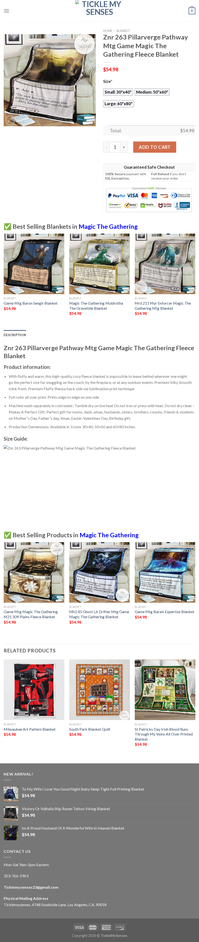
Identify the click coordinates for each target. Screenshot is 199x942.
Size (107, 81)
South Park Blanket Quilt (89, 729)
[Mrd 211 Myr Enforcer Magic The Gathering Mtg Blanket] (165, 264)
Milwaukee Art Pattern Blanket (30, 729)
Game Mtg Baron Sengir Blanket (31, 303)
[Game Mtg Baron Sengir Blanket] (34, 264)
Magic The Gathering (108, 226)
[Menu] (6, 11)
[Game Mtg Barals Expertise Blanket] (165, 572)
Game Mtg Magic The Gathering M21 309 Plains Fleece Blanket (31, 614)
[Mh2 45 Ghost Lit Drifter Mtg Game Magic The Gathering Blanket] (99, 572)
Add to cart (155, 147)
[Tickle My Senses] (99, 11)
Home (107, 31)
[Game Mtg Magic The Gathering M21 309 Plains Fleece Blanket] (34, 572)
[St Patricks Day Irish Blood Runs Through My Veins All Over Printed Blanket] (165, 689)
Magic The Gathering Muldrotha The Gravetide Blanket (96, 305)
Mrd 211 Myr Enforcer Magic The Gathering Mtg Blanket (163, 305)
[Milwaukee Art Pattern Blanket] (34, 689)
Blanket (123, 31)
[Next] (195, 281)
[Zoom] (10, 120)
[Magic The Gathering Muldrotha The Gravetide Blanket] (99, 264)
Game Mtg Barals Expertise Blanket (164, 611)
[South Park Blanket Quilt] (99, 689)
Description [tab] (15, 335)
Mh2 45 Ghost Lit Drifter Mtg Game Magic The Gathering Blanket (99, 614)
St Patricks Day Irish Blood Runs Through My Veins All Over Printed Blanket (164, 734)
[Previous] (4, 281)
